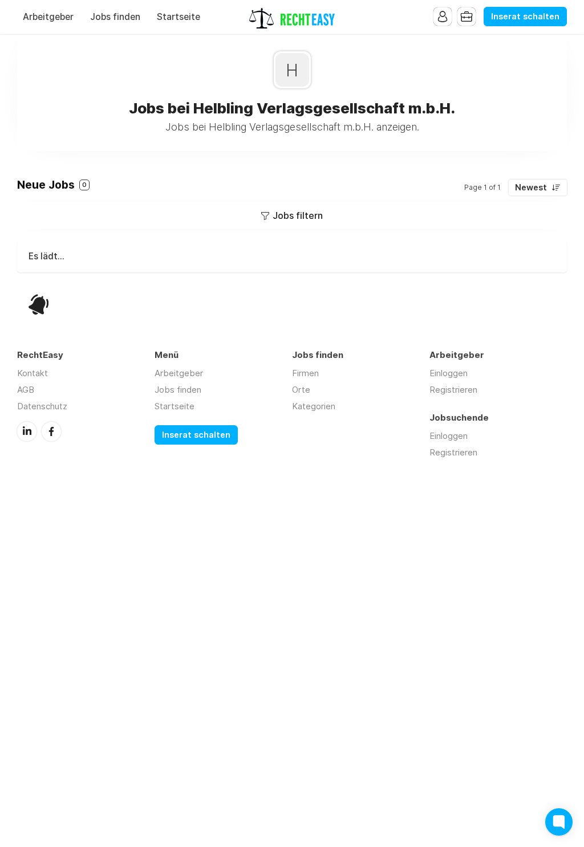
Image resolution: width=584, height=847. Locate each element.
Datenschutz (42, 406)
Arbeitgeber (48, 16)
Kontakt (32, 373)
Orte (301, 389)
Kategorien (313, 406)
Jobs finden (115, 16)
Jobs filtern (298, 215)
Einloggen (448, 373)
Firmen (305, 373)
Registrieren (453, 389)
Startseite (178, 16)
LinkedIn (26, 431)
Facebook (51, 431)
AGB (25, 389)
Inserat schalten (525, 16)
